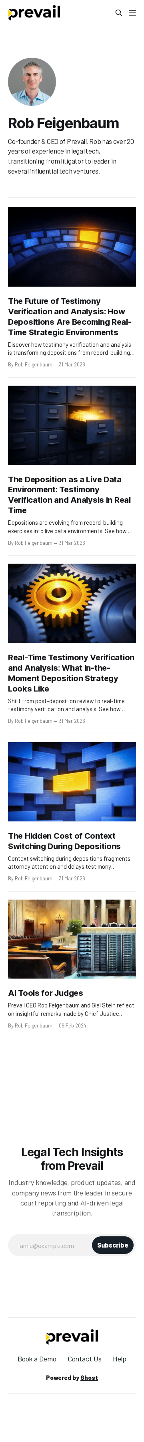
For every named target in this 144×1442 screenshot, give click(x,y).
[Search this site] (118, 12)
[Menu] (132, 12)
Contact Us (85, 1358)
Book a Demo (37, 1358)
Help (120, 1358)
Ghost (89, 1377)
